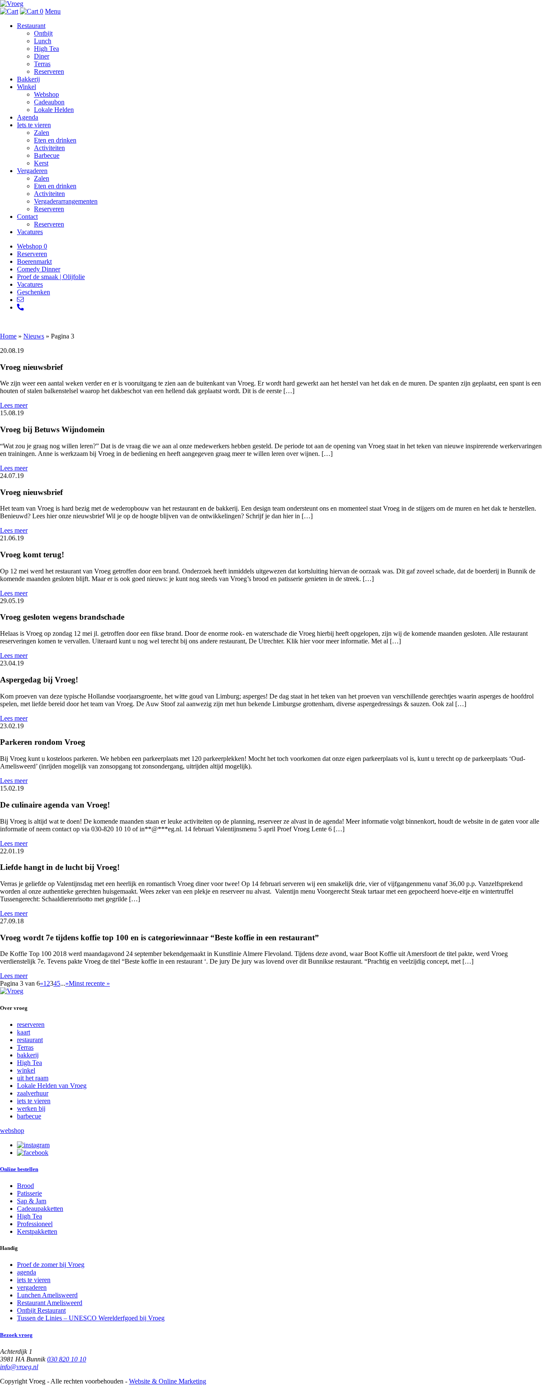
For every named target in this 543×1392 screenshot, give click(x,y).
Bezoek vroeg (16, 1335)
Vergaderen (32, 170)
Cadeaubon (49, 102)
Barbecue (46, 155)
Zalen (41, 132)
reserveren (31, 1024)
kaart (23, 1032)
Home (8, 336)
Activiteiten (49, 147)
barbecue (29, 1116)
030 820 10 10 (66, 1359)
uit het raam (32, 1078)
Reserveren (49, 71)
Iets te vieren (34, 125)
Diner (41, 56)
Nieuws (33, 336)
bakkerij (28, 1055)
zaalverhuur (32, 1093)
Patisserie (29, 1193)
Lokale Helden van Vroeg (52, 1085)
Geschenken (33, 292)
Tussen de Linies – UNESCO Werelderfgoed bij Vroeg (91, 1318)
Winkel (26, 86)
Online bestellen (19, 1169)
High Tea (46, 48)
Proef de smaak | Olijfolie (51, 276)
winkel (26, 1070)
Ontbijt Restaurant (41, 1310)
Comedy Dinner (38, 269)
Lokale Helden (54, 109)
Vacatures (30, 231)
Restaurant (31, 25)
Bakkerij (28, 79)
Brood (25, 1185)
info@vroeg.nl (19, 1366)
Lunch (42, 41)
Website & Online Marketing (167, 1381)
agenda (26, 1272)
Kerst (41, 163)
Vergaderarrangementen (66, 201)
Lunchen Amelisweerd (47, 1295)
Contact (27, 216)
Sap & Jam (31, 1201)
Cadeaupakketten (40, 1208)
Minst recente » (89, 983)
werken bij (31, 1108)
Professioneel (35, 1223)
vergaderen (32, 1287)
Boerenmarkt (34, 261)
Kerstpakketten (37, 1231)
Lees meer (14, 405)
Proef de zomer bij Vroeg (50, 1264)
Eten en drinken (55, 140)
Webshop (46, 94)
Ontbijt (43, 33)
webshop (12, 1130)
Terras (42, 63)
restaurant (30, 1039)
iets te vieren (33, 1100)
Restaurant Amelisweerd (49, 1302)
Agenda (27, 117)
